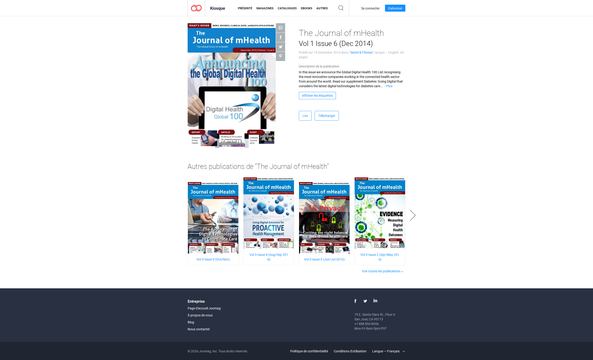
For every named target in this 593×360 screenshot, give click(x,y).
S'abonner (395, 8)
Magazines (265, 8)
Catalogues (287, 8)
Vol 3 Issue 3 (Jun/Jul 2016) (324, 259)
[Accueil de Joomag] (196, 8)
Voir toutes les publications (381, 271)
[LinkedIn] (375, 301)
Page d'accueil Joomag (204, 308)
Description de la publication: (319, 66)
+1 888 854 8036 (366, 323)
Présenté (245, 8)
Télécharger (326, 115)
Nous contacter (199, 329)
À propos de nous (200, 315)
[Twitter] (365, 301)
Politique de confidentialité (309, 351)
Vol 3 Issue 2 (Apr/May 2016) (379, 256)
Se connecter (370, 8)
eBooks (306, 8)
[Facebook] (355, 301)
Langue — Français (386, 351)
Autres (322, 8)
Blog (191, 322)
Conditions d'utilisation (350, 351)
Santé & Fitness (361, 52)
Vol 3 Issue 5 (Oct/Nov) (213, 259)
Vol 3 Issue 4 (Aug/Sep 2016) (268, 256)
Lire (305, 115)
